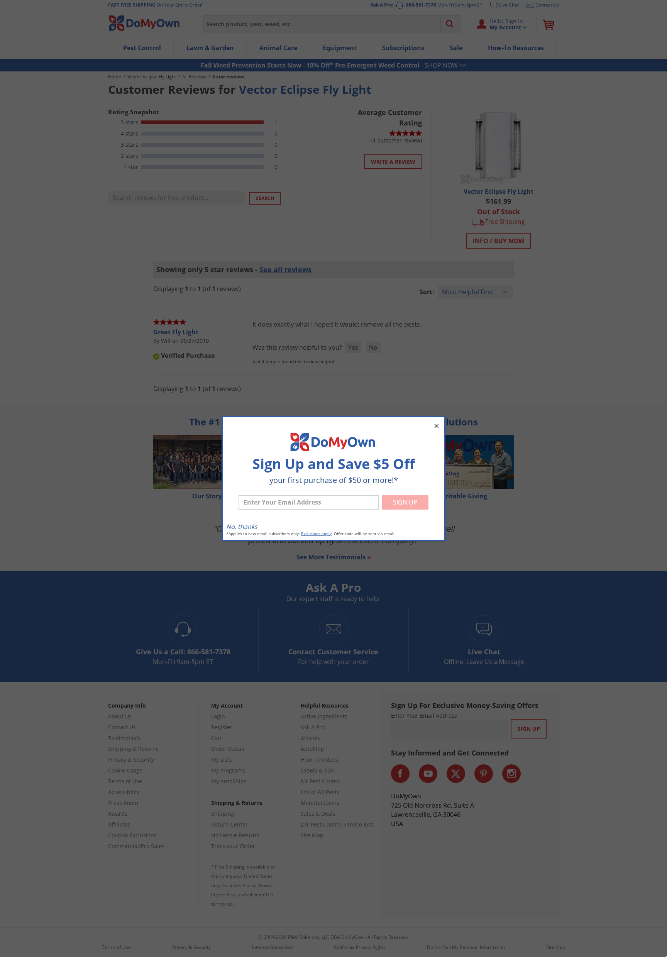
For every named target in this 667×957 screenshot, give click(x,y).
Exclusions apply (316, 533)
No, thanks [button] (241, 526)
